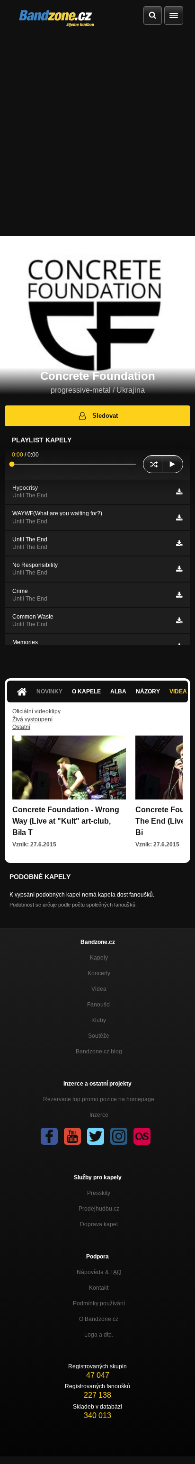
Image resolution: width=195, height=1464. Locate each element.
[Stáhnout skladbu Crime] (179, 595)
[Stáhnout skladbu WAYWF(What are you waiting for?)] (179, 517)
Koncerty (99, 973)
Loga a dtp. (98, 1334)
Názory (148, 691)
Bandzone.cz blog (99, 1051)
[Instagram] (118, 1136)
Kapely (99, 957)
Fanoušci (99, 1004)
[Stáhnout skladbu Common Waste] (179, 620)
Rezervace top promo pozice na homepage (98, 1099)
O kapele (86, 691)
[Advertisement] (97, 133)
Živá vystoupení (32, 719)
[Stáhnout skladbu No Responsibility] (179, 569)
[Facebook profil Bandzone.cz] (49, 1136)
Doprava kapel (99, 1224)
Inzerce (98, 1115)
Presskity (98, 1193)
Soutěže (98, 1036)
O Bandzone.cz (98, 1319)
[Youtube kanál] (72, 1136)
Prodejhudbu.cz (99, 1208)
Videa (98, 989)
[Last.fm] (142, 1136)
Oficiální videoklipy (36, 711)
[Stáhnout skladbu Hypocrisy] (179, 491)
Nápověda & (99, 1272)
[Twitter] (95, 1136)
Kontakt (98, 1287)
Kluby (98, 1020)
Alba (118, 691)
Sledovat (105, 415)
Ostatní (21, 727)
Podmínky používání (99, 1303)
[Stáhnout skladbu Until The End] (179, 543)
